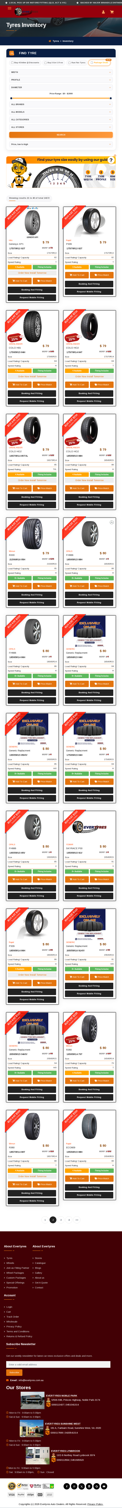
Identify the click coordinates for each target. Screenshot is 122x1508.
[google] (96, 1486)
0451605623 (77, 1460)
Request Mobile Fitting (32, 297)
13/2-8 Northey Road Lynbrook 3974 (75, 1455)
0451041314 (72, 1404)
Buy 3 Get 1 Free (55, 63)
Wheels (10, 1263)
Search (61, 135)
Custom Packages (16, 1277)
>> (76, 1220)
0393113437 (58, 1404)
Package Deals (102, 62)
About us (39, 1277)
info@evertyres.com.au (31, 1380)
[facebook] (67, 1486)
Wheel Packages (15, 1272)
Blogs (38, 1268)
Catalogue (40, 1263)
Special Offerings (15, 1282)
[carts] (112, 12)
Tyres (55, 41)
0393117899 (57, 1432)
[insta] (74, 1486)
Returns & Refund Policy (19, 1336)
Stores (38, 1258)
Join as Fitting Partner (17, 1268)
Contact (39, 1287)
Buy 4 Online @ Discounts (26, 63)
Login (9, 1306)
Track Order (12, 1316)
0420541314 (71, 1432)
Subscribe (14, 1372)
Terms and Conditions (17, 1331)
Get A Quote (41, 1282)
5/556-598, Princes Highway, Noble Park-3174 (75, 1400)
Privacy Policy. (95, 1504)
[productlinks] (32, 222)
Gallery (38, 1272)
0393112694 (63, 1460)
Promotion (12, 1287)
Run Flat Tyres (78, 63)
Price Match (46, 281)
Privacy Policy (14, 1326)
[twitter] (81, 1486)
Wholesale (11, 1321)
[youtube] (104, 1486)
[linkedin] (89, 1486)
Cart (8, 1311)
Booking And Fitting (31, 290)
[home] (22, 11)
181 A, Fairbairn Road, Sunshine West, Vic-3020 (75, 1428)
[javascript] (116, 156)
